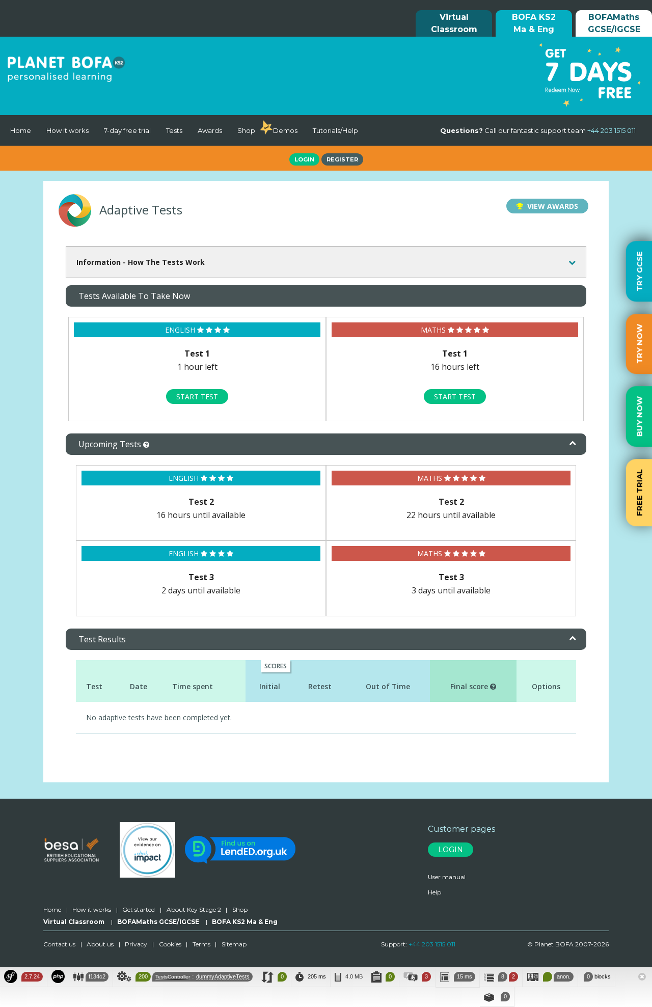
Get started (138, 909)
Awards (210, 130)
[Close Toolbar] (642, 977)
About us (100, 944)
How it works (67, 130)
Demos (285, 130)
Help (434, 892)
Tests (174, 130)
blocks (599, 976)
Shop (246, 130)
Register (342, 159)
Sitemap (234, 944)
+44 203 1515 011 (432, 944)
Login (304, 159)
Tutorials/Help (335, 130)
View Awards (550, 206)
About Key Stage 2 (194, 909)
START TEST (197, 396)
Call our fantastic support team (538, 130)
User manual (447, 877)
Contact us (59, 944)
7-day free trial (127, 130)
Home (20, 130)
